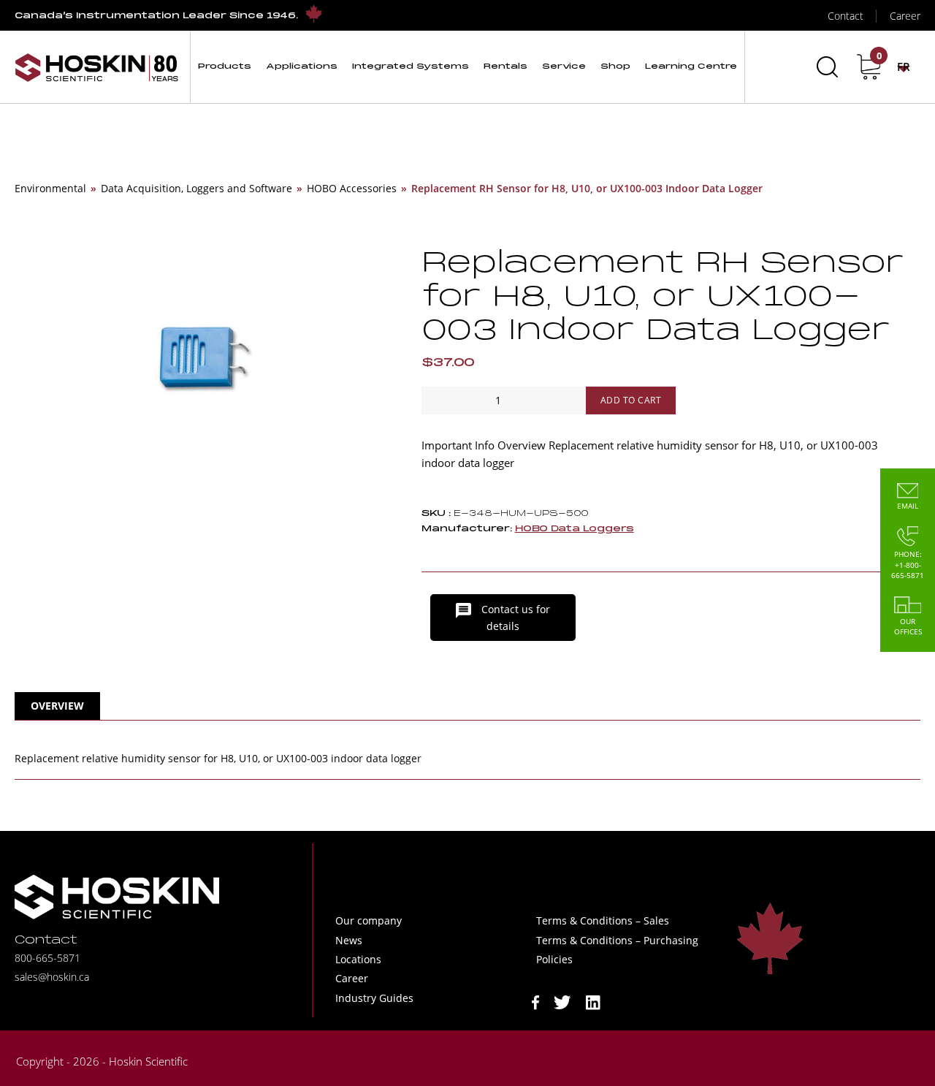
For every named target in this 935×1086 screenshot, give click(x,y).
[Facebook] (535, 1001)
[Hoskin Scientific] (96, 66)
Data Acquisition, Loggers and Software (196, 188)
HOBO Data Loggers (574, 528)
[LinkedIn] (593, 1001)
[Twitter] (562, 1001)
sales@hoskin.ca (52, 977)
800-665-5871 (47, 958)
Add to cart (631, 400)
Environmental (50, 188)
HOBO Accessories (352, 188)
